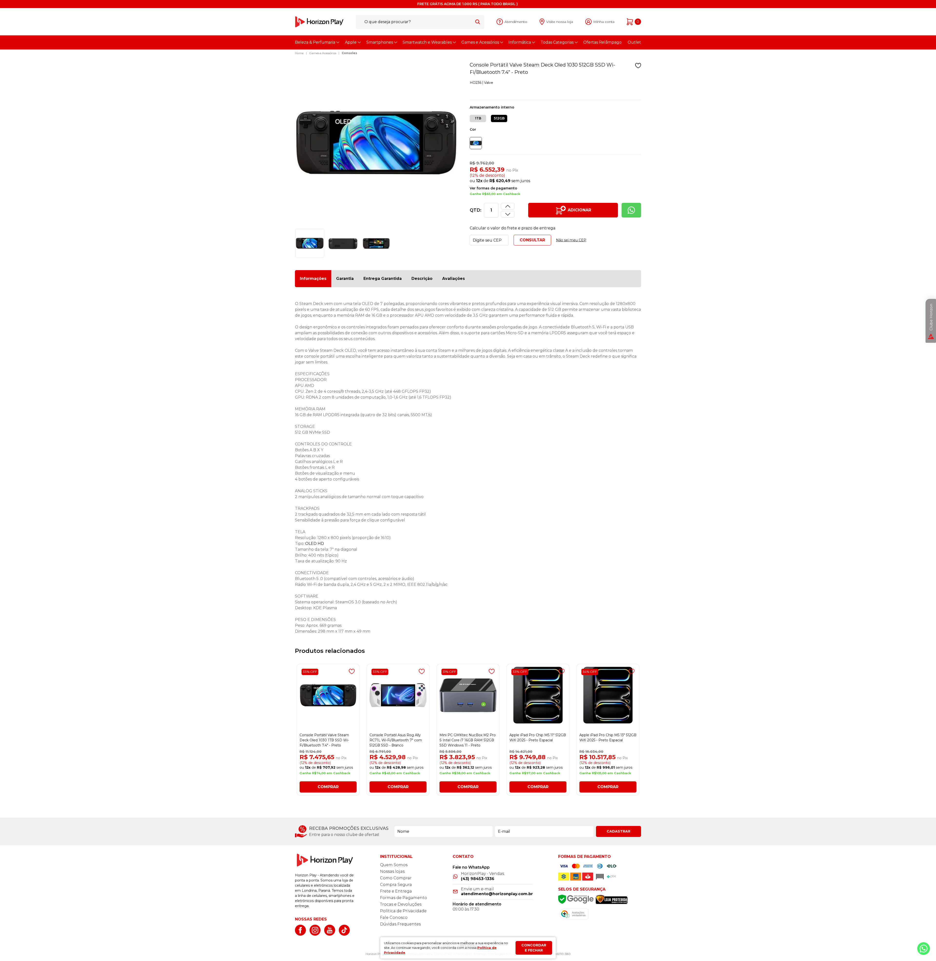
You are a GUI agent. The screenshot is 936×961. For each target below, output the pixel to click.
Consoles (349, 53)
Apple (351, 42)
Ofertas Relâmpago (602, 42)
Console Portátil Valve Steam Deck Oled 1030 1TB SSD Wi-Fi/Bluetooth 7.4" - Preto (324, 740)
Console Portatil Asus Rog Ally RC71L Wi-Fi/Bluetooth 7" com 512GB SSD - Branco (396, 740)
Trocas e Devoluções (400, 904)
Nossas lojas (392, 871)
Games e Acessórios (480, 42)
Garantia (345, 278)
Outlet (634, 42)
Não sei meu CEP (571, 240)
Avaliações (453, 278)
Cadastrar (618, 831)
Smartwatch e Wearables (427, 42)
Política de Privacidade (403, 911)
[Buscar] (477, 22)
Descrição (421, 278)
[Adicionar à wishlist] (638, 65)
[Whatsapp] (631, 210)
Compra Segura (396, 884)
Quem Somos (394, 865)
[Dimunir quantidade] (508, 206)
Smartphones (379, 42)
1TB (478, 118)
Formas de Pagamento (403, 897)
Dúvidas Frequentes (400, 924)
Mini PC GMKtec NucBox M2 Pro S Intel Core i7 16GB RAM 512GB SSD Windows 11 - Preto (467, 740)
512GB (499, 118)
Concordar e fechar (533, 947)
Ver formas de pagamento (493, 188)
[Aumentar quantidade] (508, 214)
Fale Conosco (394, 917)
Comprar (328, 786)
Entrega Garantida (382, 278)
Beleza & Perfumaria (315, 42)
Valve (488, 82)
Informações (313, 278)
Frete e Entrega (396, 891)
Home (299, 53)
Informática (519, 42)
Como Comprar (396, 878)
